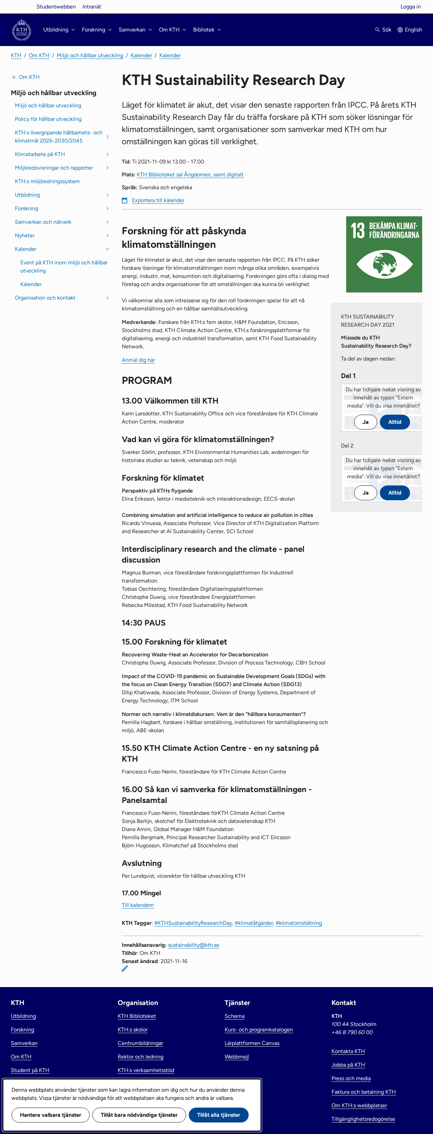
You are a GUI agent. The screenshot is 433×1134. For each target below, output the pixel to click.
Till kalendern (138, 905)
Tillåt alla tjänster (218, 1115)
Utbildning (27, 195)
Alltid (395, 422)
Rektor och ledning (140, 1056)
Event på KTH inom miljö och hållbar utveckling (64, 266)
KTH (16, 55)
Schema (235, 1016)
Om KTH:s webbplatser (359, 1105)
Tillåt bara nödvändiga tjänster (139, 1115)
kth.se (22, 6)
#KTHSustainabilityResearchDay (193, 923)
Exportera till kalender (158, 200)
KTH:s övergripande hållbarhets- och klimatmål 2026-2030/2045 (58, 136)
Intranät (92, 6)
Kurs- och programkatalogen (259, 1029)
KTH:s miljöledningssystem (47, 181)
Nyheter (25, 235)
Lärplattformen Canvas (252, 1043)
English (413, 29)
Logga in (411, 6)
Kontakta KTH (348, 1051)
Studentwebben (56, 6)
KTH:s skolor (132, 1029)
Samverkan (24, 1043)
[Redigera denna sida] (125, 968)
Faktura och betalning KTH (364, 1092)
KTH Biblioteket (137, 1016)
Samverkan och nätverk (43, 222)
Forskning (26, 208)
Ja (366, 422)
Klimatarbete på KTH (40, 154)
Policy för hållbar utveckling (48, 119)
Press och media (351, 1078)
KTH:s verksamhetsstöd (146, 1070)
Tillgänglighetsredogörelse (363, 1119)
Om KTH (39, 55)
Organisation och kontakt (45, 298)
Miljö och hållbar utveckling (90, 55)
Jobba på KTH (348, 1065)
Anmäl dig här (138, 360)
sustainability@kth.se (193, 945)
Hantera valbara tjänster (50, 1115)
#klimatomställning (299, 923)
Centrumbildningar (140, 1043)
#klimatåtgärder (254, 923)
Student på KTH (30, 1070)
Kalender (141, 55)
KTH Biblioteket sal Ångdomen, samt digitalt (190, 174)
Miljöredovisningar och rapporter (54, 168)
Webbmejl (237, 1056)
